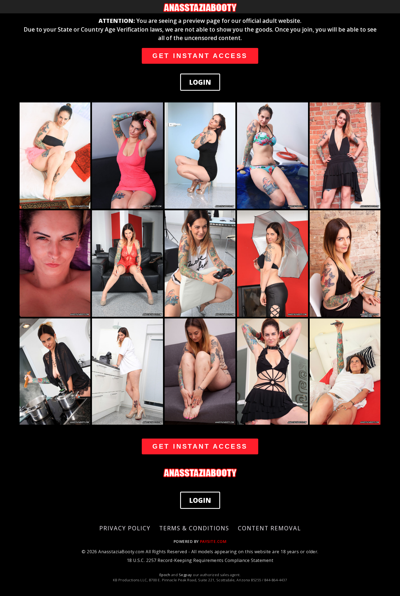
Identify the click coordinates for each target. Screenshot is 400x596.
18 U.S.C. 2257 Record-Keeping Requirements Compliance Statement (200, 560)
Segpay (186, 574)
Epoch (165, 574)
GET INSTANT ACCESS (200, 55)
